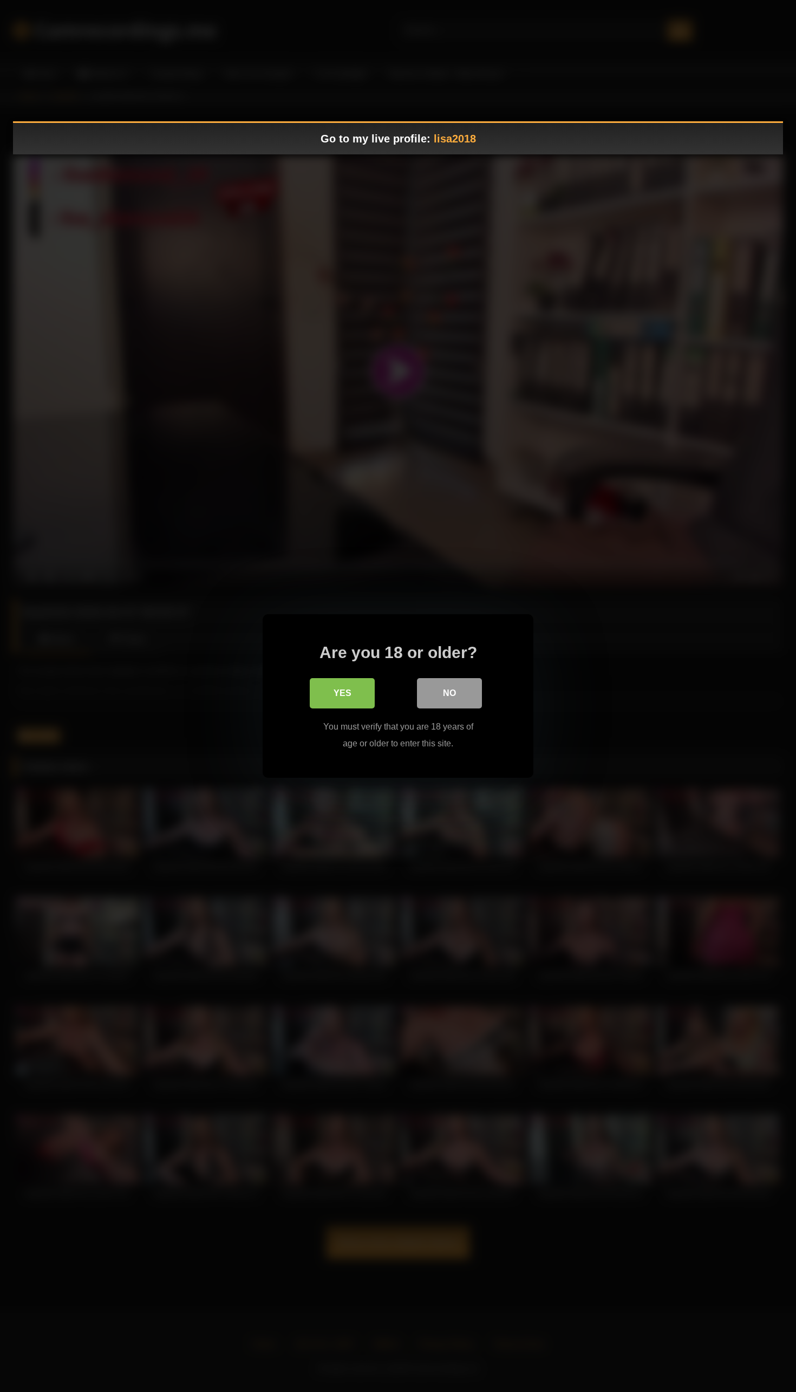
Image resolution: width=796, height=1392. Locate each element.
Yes (342, 693)
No (449, 693)
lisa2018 (455, 139)
